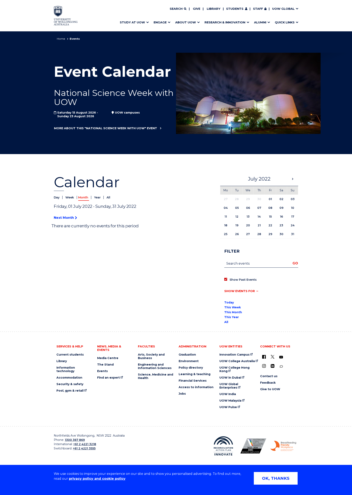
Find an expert (108, 377)
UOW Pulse (228, 407)
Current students (70, 354)
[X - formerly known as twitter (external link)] (272, 357)
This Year (231, 317)
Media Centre (107, 358)
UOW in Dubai (230, 377)
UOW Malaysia (230, 400)
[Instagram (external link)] (264, 366)
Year (97, 197)
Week (70, 197)
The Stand (105, 364)
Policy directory (191, 367)
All (108, 197)
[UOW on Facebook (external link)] (264, 357)
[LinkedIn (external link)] (272, 366)
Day (57, 197)
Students (234, 9)
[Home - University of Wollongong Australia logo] (66, 15)
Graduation (187, 354)
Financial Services (193, 380)
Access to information (196, 387)
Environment (189, 361)
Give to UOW (270, 389)
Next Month (64, 218)
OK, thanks (275, 478)
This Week (232, 307)
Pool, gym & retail (70, 390)
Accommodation (69, 377)
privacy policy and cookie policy (97, 479)
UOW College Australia (237, 361)
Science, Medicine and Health (155, 376)
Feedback (268, 382)
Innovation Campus (234, 354)
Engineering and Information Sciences (155, 366)
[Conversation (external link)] (281, 366)
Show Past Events (243, 279)
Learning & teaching (194, 374)
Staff (258, 9)
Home (61, 38)
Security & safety (69, 384)
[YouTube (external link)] (281, 357)
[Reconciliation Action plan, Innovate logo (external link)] (223, 446)
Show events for (239, 291)
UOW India (227, 394)
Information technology (65, 369)
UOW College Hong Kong (234, 369)
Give (196, 9)
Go (295, 263)
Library (213, 9)
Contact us (268, 376)
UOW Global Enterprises (228, 385)
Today (229, 302)
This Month (233, 312)
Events (102, 371)
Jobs (182, 393)
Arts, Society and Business (151, 356)
